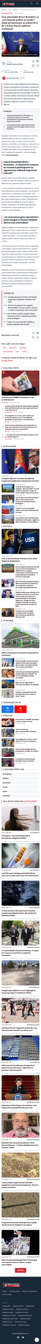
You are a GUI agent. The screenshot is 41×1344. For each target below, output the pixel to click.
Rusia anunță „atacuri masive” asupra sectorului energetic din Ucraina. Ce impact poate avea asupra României (27, 664)
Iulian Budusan (34, 907)
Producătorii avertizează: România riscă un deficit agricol (25, 761)
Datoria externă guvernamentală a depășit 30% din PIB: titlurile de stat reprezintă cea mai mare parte (21, 408)
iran (4, 348)
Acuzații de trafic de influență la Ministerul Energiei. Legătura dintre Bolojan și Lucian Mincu (27, 520)
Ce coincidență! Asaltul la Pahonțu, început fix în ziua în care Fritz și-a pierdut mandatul (20, 952)
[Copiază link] (33, 61)
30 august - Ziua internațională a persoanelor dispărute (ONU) (16, 837)
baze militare (8, 352)
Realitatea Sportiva (18, 1306)
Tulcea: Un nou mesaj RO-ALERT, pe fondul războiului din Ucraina (20, 323)
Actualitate (15, 9)
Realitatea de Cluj (7, 1322)
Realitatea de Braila (7, 1312)
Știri (10, 9)
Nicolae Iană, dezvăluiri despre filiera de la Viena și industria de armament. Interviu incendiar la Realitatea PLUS (27, 585)
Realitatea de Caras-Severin (10, 1318)
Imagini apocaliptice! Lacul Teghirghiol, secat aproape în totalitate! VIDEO (19, 991)
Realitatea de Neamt (8, 1309)
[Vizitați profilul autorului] (4, 63)
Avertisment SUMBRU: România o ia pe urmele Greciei (27, 720)
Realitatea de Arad (25, 1318)
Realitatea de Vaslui (24, 1325)
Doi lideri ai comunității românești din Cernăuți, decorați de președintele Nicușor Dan (25, 614)
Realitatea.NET (6, 1306)
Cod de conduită (7, 1294)
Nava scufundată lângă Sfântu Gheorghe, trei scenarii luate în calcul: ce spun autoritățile (19, 1262)
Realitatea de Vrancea (22, 1309)
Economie (5, 402)
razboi (24, 352)
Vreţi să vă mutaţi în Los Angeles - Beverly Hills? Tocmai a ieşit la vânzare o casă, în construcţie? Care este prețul (22, 307)
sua (17, 352)
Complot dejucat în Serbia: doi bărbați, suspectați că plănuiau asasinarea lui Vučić (22, 299)
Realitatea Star (30, 1306)
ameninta (12, 348)
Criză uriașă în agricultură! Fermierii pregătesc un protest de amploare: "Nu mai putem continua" (20, 1185)
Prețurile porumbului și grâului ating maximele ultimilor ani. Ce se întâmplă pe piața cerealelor (27, 675)
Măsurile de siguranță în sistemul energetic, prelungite (27, 684)
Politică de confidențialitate (29, 1291)
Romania (23, 348)
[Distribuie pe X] (37, 65)
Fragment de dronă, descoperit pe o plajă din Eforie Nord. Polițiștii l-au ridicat (19, 1223)
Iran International (12, 155)
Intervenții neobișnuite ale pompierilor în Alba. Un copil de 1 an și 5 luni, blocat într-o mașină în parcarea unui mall (21, 427)
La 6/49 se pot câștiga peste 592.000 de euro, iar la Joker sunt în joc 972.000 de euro (20, 874)
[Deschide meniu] (37, 3)
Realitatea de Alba (15, 64)
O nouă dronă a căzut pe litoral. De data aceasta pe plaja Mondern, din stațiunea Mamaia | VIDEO (19, 913)
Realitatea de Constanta (9, 1315)
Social (7, 422)
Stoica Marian (34, 832)
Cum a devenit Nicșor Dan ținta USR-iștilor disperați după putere (20, 560)
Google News (7, 360)
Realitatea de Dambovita (25, 1315)
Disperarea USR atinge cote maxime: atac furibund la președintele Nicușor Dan (19, 1106)
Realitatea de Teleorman (9, 1325)
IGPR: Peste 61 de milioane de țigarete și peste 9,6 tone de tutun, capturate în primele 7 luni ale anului (18, 1067)
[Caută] (31, 3)
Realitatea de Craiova (20, 1322)
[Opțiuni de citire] (37, 1340)
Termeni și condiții (14, 1291)
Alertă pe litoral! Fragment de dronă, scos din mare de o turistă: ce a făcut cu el (19, 1029)
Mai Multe (20, 1270)
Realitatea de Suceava (22, 1312)
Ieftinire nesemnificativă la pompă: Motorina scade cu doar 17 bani (26, 694)
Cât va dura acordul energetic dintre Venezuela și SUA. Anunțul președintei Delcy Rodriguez (22, 316)
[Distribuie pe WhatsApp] (33, 65)
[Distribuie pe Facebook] (37, 61)
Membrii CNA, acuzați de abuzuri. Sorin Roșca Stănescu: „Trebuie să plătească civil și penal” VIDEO (20, 1145)
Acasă (5, 9)
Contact (4, 1291)
